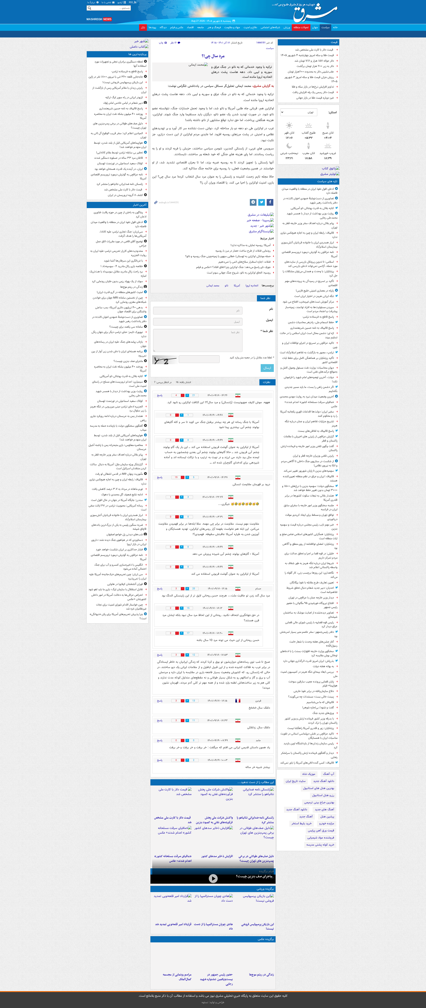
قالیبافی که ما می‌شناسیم (320, 702)
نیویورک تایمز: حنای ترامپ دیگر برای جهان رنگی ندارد (118, 334)
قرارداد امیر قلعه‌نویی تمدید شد (173, 924)
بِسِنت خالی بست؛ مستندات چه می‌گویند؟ (311, 697)
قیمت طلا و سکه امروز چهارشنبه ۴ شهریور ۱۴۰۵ (307, 55)
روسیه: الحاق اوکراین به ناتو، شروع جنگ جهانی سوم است (239, 273)
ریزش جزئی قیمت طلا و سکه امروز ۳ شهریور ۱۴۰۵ (310, 79)
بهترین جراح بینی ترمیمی (319, 802)
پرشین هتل (327, 816)
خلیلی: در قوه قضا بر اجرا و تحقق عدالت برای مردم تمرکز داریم (310, 555)
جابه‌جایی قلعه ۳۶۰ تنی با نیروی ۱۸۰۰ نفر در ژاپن (116, 77)
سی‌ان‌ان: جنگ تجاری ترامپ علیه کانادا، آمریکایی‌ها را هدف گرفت (122, 234)
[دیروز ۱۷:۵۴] (213, 800)
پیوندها (152, 27)
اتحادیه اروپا (252, 285)
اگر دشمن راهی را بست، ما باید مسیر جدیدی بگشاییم (311, 389)
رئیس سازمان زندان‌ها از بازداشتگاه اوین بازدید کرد (310, 745)
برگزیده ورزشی (265, 889)
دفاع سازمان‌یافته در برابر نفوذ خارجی (314, 691)
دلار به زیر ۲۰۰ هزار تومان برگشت (315, 66)
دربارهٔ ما (91, 2)
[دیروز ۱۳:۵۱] (213, 839)
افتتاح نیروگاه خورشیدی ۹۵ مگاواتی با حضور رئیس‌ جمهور (311, 605)
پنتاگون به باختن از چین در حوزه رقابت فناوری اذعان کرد (120, 214)
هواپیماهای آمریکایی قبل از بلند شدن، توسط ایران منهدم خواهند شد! (120, 145)
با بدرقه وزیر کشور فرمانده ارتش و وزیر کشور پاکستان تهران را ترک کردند (311, 721)
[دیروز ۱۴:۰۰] (171, 957)
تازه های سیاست (327, 181)
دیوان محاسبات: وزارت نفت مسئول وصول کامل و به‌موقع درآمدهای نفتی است (308, 370)
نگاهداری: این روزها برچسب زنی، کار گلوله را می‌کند (311, 575)
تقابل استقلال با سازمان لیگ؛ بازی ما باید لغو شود (116, 589)
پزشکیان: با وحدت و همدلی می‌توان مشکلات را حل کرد (310, 273)
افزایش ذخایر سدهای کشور (217, 856)
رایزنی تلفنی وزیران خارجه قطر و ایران (313, 456)
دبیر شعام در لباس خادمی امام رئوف (123, 103)
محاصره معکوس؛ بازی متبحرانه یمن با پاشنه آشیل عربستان (117, 447)
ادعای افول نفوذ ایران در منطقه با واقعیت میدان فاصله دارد (309, 191)
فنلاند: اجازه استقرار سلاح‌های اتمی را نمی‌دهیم (245, 262)
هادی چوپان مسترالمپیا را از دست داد (213, 927)
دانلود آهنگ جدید (323, 781)
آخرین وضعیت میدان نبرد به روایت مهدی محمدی (307, 397)
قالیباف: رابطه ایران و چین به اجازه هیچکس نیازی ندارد (308, 235)
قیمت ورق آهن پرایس (321, 830)
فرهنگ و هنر (214, 27)
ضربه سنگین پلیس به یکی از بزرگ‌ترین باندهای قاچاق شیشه (118, 527)
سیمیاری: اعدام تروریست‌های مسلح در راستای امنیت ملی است (119, 384)
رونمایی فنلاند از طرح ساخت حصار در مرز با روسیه (243, 251)
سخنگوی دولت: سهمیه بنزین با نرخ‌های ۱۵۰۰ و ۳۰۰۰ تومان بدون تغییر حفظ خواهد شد (309, 488)
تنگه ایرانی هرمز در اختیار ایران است (314, 296)
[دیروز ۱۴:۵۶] (213, 907)
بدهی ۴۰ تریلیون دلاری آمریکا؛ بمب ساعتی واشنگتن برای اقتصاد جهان (120, 309)
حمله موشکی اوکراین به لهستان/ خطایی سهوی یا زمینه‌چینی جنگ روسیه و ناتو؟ (228, 256)
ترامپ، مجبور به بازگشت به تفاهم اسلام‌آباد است (307, 352)
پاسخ (159, 395)
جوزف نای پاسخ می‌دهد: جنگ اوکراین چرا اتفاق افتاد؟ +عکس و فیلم (233, 267)
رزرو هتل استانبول (323, 795)
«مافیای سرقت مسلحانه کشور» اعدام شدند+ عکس (310, 404)
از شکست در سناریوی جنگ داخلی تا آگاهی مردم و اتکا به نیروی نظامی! (309, 463)
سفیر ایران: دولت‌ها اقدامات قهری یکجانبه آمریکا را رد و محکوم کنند (308, 414)
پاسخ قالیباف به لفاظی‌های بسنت (316, 431)
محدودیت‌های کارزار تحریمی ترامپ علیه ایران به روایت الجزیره (118, 253)
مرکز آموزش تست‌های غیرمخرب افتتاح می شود (308, 302)
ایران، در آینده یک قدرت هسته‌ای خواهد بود (119, 169)
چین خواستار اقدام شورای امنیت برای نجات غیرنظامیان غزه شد (121, 607)
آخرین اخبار (139, 205)
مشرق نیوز (306, 11)
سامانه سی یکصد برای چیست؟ (126, 327)
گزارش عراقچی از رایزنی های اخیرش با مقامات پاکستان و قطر (310, 438)
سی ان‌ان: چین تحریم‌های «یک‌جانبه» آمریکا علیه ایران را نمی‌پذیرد (117, 576)
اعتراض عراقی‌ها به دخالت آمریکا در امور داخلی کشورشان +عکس (118, 597)
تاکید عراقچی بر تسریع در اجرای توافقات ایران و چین (309, 345)
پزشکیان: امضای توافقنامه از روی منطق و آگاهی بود (309, 546)
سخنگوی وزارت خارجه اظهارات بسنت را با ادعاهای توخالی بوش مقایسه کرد (308, 653)
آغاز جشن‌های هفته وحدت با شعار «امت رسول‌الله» (313, 644)
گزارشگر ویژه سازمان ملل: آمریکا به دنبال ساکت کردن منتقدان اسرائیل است (118, 466)
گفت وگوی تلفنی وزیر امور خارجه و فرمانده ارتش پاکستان (309, 448)
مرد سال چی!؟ (213, 56)
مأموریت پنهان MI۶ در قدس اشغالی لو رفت (119, 474)
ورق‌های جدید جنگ (323, 713)
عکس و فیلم (176, 27)
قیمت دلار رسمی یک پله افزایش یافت (313, 92)
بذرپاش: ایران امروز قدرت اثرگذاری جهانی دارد (308, 661)
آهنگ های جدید (324, 809)
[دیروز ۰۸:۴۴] (171, 839)
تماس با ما (107, 2)
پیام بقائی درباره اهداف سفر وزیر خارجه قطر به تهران (309, 225)
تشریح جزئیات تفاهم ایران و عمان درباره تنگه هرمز (311, 423)
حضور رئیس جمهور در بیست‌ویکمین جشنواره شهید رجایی (216, 979)
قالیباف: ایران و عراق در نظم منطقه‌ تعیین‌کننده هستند (310, 478)
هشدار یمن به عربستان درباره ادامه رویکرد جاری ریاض (118, 418)
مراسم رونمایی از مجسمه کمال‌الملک (177, 977)
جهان (315, 27)
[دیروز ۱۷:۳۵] (254, 907)
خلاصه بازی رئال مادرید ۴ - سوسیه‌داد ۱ (122, 266)
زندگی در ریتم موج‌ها (261, 974)
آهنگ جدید (306, 816)
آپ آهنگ (328, 774)
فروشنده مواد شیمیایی (320, 837)
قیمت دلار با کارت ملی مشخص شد (314, 50)
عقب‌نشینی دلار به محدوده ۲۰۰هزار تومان (311, 72)
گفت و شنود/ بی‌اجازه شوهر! (318, 707)
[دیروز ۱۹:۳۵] (254, 800)
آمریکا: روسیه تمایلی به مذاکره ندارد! (251, 245)
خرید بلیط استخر (302, 823)
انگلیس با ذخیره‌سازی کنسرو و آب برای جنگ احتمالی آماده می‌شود (120, 567)
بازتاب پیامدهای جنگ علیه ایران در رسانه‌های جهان (120, 344)
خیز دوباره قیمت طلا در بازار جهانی (315, 98)
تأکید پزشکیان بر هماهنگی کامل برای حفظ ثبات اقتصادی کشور (309, 360)
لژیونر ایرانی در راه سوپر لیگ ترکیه (124, 97)
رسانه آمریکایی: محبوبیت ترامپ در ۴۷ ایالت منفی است (117, 508)
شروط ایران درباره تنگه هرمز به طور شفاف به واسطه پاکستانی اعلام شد (311, 565)
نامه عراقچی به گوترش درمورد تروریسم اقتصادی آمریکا (309, 254)
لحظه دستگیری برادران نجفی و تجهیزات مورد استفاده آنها (120, 64)
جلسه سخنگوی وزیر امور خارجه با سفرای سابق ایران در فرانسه (310, 507)
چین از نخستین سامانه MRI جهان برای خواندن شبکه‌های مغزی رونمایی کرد (119, 300)
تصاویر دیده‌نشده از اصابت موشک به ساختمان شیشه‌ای (310, 615)
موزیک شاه (308, 774)
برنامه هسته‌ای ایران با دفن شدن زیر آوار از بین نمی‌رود (118, 353)
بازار (143, 27)
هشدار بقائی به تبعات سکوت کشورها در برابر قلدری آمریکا (311, 498)
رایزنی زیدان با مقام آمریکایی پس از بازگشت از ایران (119, 90)
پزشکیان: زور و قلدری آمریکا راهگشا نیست (310, 728)
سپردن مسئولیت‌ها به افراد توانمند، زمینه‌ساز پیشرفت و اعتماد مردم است (311, 309)
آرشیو (120, 2)
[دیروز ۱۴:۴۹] (254, 839)
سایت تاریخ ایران (296, 781)
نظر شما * (266, 331)
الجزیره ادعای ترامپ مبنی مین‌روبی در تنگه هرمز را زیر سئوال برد (118, 408)
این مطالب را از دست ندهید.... (255, 782)
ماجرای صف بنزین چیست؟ (254, 876)
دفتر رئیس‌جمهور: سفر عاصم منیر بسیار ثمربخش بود (308, 634)
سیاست (325, 27)
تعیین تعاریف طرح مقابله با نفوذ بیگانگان (312, 582)
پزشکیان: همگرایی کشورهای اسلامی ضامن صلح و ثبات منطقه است (308, 536)
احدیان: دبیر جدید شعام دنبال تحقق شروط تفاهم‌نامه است (311, 590)
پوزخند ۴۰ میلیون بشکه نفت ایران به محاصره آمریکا (120, 116)
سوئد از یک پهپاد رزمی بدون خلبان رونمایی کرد (117, 281)
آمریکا (237, 285)
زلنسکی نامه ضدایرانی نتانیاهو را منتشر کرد (255, 820)
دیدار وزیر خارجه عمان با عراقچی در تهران (311, 598)
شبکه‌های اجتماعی (270, 27)
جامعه (200, 27)
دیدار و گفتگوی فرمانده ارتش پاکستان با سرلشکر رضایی (309, 755)
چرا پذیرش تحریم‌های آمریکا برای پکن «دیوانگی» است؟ (118, 616)
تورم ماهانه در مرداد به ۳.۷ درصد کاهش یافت (117, 489)
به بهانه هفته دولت (323, 666)
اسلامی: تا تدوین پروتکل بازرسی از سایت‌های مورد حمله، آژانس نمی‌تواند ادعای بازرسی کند (310, 264)
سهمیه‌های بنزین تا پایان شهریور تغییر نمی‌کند (309, 471)
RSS (131, 2)
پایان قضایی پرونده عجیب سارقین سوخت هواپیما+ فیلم (312, 684)
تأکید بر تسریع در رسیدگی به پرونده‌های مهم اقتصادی (311, 283)
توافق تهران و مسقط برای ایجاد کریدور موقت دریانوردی (311, 517)
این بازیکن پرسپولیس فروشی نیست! (257, 927)
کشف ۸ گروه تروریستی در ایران (125, 195)
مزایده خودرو (326, 823)
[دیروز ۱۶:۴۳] (171, 800)
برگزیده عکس (266, 939)
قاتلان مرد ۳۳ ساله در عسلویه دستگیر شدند (118, 158)
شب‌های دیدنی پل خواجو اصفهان (124, 534)
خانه (335, 27)
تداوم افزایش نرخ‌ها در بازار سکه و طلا (313, 87)
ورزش (287, 27)
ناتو (226, 285)
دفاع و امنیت (250, 27)
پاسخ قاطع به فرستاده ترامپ (318, 317)
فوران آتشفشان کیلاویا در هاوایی (125, 584)
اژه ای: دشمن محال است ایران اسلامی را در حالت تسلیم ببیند (308, 335)
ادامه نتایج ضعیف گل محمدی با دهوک (122, 494)
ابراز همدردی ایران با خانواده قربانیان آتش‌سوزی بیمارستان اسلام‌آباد (309, 244)
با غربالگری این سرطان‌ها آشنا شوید (123, 261)
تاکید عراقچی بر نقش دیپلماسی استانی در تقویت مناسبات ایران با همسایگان (308, 736)
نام (271, 309)
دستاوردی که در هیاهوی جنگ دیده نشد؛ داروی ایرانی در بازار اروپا (118, 542)
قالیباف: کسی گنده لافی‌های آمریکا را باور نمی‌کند (307, 763)
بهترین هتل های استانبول (318, 788)
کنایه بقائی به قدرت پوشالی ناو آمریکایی (312, 208)
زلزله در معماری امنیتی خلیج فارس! (315, 291)
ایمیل (269, 320)
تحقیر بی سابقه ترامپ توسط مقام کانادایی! (119, 152)
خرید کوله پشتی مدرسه (320, 844)
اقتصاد (190, 27)
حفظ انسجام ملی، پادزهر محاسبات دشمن (311, 322)
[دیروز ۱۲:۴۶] (171, 907)
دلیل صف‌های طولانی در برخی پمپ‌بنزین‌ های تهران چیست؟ (119, 125)
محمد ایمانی (212, 285)
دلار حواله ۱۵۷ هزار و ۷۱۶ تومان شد (314, 61)
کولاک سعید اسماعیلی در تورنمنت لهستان (120, 163)
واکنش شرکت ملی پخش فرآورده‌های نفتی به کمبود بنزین (214, 820)
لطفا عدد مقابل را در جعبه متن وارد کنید (252, 358)
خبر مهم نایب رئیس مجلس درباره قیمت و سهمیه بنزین (308, 527)
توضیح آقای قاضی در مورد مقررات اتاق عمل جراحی (121, 243)
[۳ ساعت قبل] (254, 957)
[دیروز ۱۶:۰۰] (213, 957)
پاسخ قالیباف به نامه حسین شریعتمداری (312, 328)
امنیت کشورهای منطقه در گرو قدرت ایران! (120, 292)
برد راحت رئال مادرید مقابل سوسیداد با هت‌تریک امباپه (117, 274)
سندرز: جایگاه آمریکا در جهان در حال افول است (117, 500)
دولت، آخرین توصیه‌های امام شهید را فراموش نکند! (310, 379)
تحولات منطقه (301, 27)
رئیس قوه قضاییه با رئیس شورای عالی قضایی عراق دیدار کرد (311, 624)
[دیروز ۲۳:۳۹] (213, 878)
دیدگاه (163, 27)
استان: (332, 112)
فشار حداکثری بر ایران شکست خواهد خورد (119, 549)
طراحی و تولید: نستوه (213, 1002)
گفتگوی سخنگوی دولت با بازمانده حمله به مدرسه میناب (118, 428)
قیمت (334, 42)
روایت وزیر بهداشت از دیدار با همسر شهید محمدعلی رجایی (312, 215)
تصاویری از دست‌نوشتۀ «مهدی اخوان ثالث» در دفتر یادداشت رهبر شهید (310, 200)
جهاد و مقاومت (232, 27)
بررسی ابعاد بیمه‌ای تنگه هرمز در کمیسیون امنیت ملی (308, 674)
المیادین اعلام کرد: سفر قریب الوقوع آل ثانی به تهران (118, 135)
